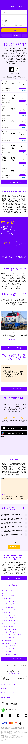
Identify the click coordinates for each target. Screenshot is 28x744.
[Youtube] (26, 715)
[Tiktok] (10, 715)
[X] (2, 715)
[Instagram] (18, 715)
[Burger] (25, 2)
